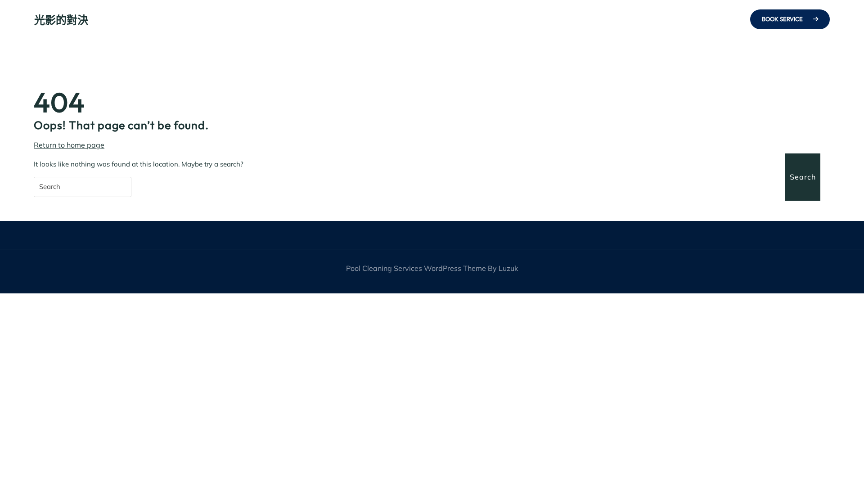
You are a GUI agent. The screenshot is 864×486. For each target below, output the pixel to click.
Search (803, 176)
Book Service (783, 18)
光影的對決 (61, 20)
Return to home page (69, 145)
